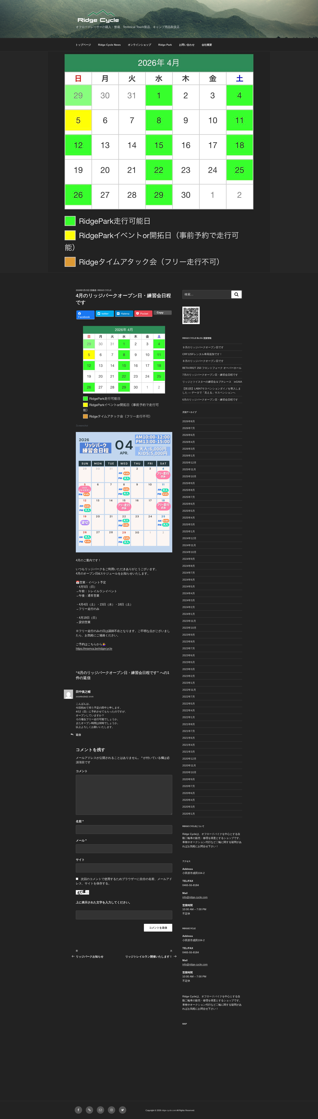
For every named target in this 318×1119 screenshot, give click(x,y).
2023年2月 (188, 675)
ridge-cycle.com (169, 1110)
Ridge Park (165, 44)
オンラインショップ (139, 44)
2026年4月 (188, 441)
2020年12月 (189, 758)
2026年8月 (188, 421)
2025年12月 (189, 462)
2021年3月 (188, 751)
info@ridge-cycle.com (195, 897)
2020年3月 (188, 806)
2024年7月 (188, 572)
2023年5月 (188, 662)
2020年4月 (188, 799)
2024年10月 (189, 552)
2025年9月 (188, 483)
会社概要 (207, 44)
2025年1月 (188, 531)
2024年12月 (189, 538)
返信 (78, 734)
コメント (82, 771)
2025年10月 (189, 476)
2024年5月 (188, 586)
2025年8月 (188, 490)
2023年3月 (188, 669)
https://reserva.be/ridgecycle (94, 648)
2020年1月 (188, 813)
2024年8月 (188, 565)
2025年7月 (188, 497)
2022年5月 (188, 703)
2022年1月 (188, 717)
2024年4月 (188, 593)
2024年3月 (188, 600)
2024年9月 (188, 558)
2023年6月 (188, 655)
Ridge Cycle (104, 290)
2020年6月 (188, 793)
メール (81, 840)
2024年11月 (189, 545)
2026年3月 (188, 448)
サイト (80, 859)
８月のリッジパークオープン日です (203, 360)
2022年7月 (188, 696)
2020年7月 (188, 786)
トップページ (83, 44)
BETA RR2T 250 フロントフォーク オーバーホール (211, 367)
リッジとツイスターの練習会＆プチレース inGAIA (212, 381)
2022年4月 (188, 710)
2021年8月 (188, 724)
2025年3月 (188, 524)
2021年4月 (188, 744)
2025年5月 (188, 510)
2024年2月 (188, 607)
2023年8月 (188, 641)
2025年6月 (188, 503)
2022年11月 (189, 689)
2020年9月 (188, 779)
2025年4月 (188, 517)
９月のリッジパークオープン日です (203, 347)
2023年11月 (189, 620)
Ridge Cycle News (109, 44)
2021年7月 (188, 731)
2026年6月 (188, 434)
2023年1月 (188, 682)
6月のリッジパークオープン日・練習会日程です (210, 399)
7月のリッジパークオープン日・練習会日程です (210, 374)
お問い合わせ (187, 44)
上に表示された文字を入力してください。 (104, 902)
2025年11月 (189, 469)
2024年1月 (188, 613)
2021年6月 (188, 737)
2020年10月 (189, 772)
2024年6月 (188, 579)
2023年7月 (188, 648)
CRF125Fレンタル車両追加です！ (202, 354)
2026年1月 (188, 455)
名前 (80, 821)
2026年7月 (188, 428)
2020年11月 (189, 765)
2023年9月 (188, 634)
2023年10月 (189, 627)
